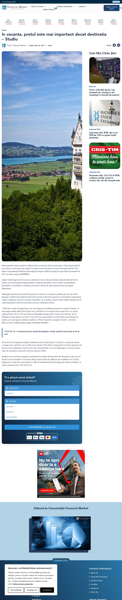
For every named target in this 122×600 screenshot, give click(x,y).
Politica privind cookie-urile (23, 584)
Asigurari (95, 588)
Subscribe (116, 2)
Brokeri (53, 6)
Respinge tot (32, 590)
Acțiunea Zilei (94, 129)
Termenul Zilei (37, 9)
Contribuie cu (42, 427)
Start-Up (94, 592)
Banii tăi (92, 86)
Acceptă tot (47, 590)
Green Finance (49, 9)
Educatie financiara (99, 576)
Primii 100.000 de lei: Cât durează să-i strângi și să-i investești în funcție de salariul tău (104, 92)
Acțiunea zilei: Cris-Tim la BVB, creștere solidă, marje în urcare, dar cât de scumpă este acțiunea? (104, 178)
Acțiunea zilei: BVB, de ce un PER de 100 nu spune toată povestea (103, 135)
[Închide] (54, 567)
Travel (4, 30)
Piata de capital (37, 6)
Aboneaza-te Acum (61, 560)
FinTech (82, 6)
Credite (94, 584)
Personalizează (15, 590)
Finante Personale (64, 6)
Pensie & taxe (97, 580)
